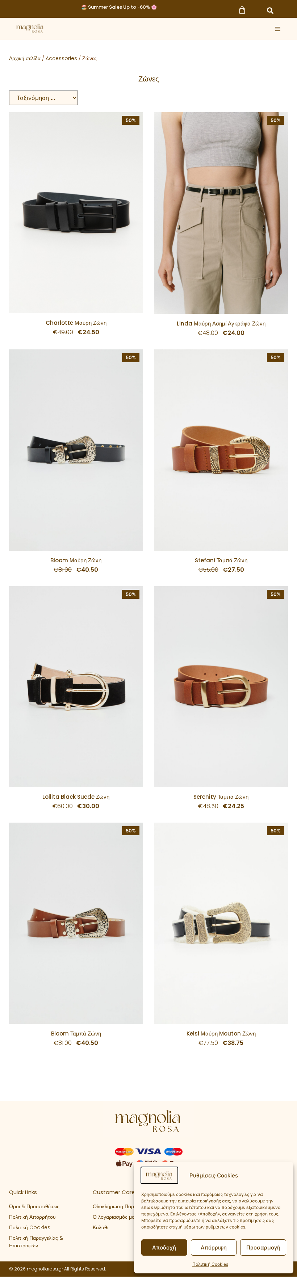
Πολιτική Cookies (210, 1264)
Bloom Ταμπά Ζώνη (76, 1033)
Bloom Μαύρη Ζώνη (75, 560)
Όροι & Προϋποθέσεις (34, 1206)
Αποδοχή (164, 1247)
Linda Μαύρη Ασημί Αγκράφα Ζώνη (221, 323)
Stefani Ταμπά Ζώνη (221, 560)
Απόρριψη (214, 1247)
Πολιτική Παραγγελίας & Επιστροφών (36, 1241)
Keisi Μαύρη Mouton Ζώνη (221, 1033)
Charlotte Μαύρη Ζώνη (76, 323)
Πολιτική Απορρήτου (32, 1217)
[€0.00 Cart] (242, 10)
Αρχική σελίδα (25, 58)
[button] (270, 10)
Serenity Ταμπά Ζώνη (220, 797)
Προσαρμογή (263, 1247)
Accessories (61, 58)
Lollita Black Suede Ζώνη (75, 797)
